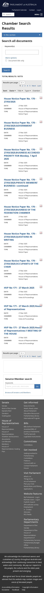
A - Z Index (28, 509)
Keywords (9, 383)
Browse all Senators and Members (18, 392)
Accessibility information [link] (11, 587)
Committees (28, 445)
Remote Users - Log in (32, 500)
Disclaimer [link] (5, 590)
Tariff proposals (29, 434)
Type (27, 90)
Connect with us (30, 463)
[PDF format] (41, 97)
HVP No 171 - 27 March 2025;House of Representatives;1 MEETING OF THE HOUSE (23, 330)
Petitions (27, 461)
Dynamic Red (6, 411)
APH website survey (31, 504)
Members (5, 444)
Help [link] (23, 590)
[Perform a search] (4, 14)
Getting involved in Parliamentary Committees (30, 455)
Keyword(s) (10, 46)
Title (19, 90)
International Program (32, 418)
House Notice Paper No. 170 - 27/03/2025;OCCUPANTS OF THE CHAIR (21, 263)
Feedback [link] (15, 590)
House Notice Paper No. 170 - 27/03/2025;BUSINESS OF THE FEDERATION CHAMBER (20, 209)
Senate (4, 406)
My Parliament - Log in (32, 497)
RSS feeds (28, 514)
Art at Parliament (30, 481)
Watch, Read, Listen (31, 408)
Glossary (27, 512)
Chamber (36, 90)
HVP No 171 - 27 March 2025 (19, 287)
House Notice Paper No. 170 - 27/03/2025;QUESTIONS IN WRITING (20, 236)
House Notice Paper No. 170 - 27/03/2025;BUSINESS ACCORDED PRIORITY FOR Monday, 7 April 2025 (22, 154)
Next (34, 85)
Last (39, 85)
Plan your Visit (29, 484)
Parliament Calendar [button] (19, 10)
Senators (5, 413)
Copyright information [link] (30, 587)
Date (12, 90)
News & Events (29, 406)
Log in (39, 10)
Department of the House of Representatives (30, 532)
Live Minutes (6, 441)
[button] (38, 14)
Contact (32, 10)
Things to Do (28, 479)
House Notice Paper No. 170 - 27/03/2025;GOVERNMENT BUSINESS (20, 125)
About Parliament (30, 411)
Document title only (16, 60)
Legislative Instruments (32, 436)
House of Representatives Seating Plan (11, 449)
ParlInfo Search (29, 502)
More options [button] (11, 58)
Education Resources (31, 413)
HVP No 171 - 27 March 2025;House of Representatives (23, 308)
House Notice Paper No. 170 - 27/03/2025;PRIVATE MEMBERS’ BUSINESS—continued (21, 182)
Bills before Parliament (32, 426)
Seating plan (6, 416)
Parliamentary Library (31, 416)
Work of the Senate (9, 408)
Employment (28, 507)
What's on (27, 476)
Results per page (10, 82)
